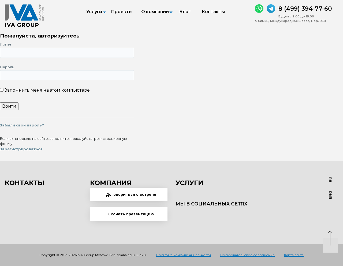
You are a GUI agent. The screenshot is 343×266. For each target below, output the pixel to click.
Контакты (213, 11)
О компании (155, 11)
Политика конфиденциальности (183, 255)
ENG (330, 195)
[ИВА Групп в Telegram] (271, 8)
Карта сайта (294, 255)
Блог (185, 11)
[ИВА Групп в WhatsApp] (259, 8)
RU (330, 179)
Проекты (121, 11)
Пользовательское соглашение (247, 255)
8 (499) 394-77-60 (305, 8)
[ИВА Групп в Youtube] (202, 214)
